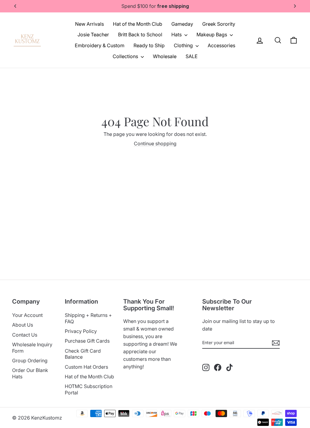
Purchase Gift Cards (87, 341)
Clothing (184, 45)
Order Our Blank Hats (30, 373)
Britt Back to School (140, 34)
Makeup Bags (212, 34)
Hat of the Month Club (137, 24)
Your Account (27, 315)
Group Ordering (30, 360)
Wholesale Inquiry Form (32, 347)
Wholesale (164, 56)
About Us (22, 325)
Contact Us (24, 335)
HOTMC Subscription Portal (88, 389)
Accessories (221, 45)
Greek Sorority (218, 24)
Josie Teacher (93, 34)
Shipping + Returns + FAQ (88, 318)
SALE (192, 56)
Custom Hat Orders (86, 367)
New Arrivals (89, 24)
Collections (126, 56)
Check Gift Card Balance (83, 354)
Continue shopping (155, 143)
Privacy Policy (81, 331)
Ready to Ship (149, 45)
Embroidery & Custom (99, 45)
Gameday (182, 24)
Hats (177, 34)
